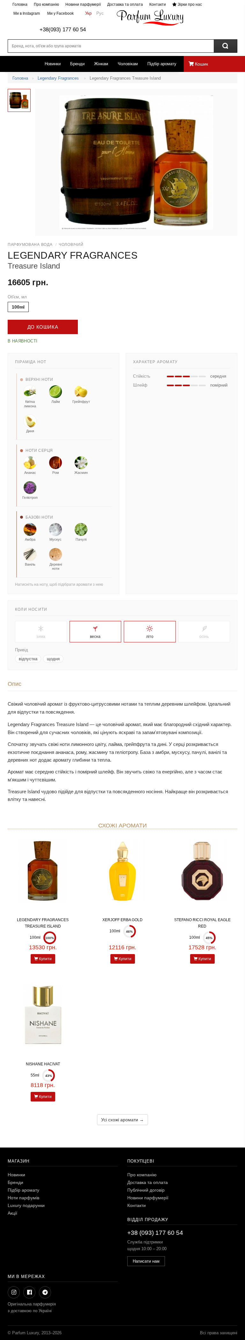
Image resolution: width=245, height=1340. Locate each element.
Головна (19, 4)
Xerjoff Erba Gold (122, 920)
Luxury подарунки (26, 1205)
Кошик (201, 64)
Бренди (77, 63)
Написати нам (146, 1261)
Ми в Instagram (26, 13)
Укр (88, 13)
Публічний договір (146, 1190)
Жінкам (101, 63)
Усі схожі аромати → (122, 1119)
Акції (12, 1213)
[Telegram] (45, 1292)
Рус (100, 13)
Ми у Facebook (60, 13)
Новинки (53, 63)
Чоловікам (128, 63)
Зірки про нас (189, 4)
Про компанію (46, 4)
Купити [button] (45, 959)
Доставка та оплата (125, 4)
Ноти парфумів (23, 1197)
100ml (18, 307)
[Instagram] (14, 1292)
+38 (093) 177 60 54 (155, 1232)
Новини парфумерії (83, 4)
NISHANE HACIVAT (43, 1064)
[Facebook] (29, 1292)
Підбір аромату (161, 63)
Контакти (157, 4)
